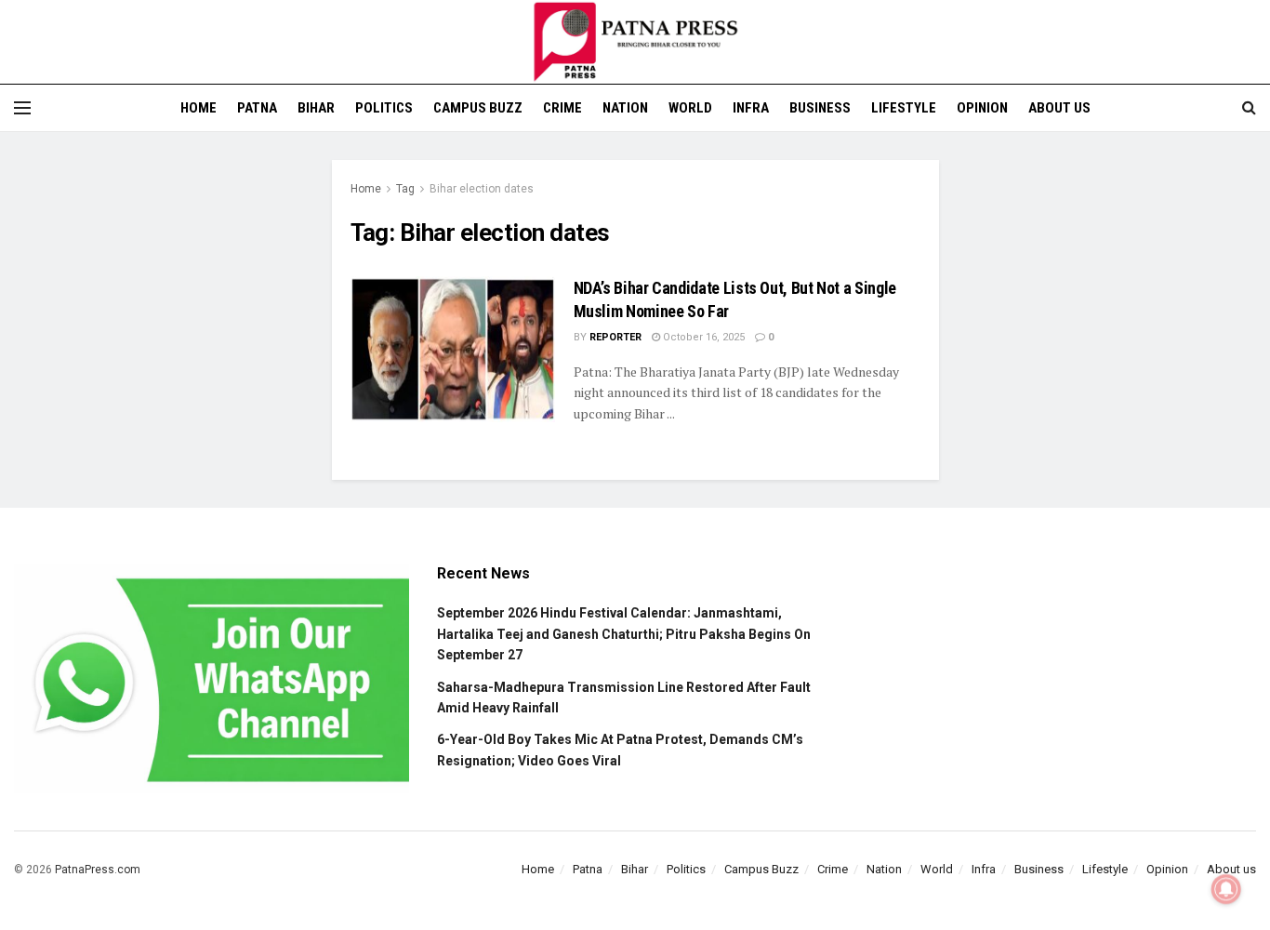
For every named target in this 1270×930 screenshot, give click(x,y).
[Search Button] (1249, 108)
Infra (751, 108)
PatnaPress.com (97, 869)
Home (198, 108)
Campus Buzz (478, 108)
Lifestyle (903, 108)
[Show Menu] (22, 107)
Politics (384, 108)
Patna (257, 108)
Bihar (316, 108)
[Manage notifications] (1226, 889)
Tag (405, 188)
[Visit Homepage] (635, 42)
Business (820, 108)
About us (1059, 108)
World (690, 108)
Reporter (615, 337)
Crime (562, 108)
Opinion (982, 108)
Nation (625, 108)
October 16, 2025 (702, 337)
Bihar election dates (482, 188)
